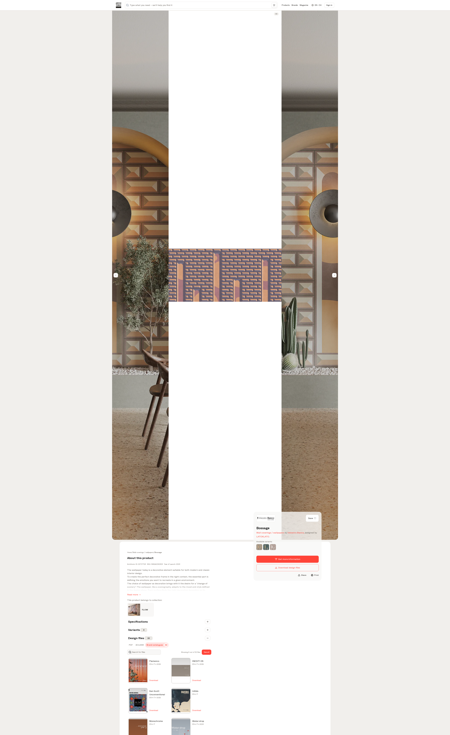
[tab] (130, 645)
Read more (132, 594)
